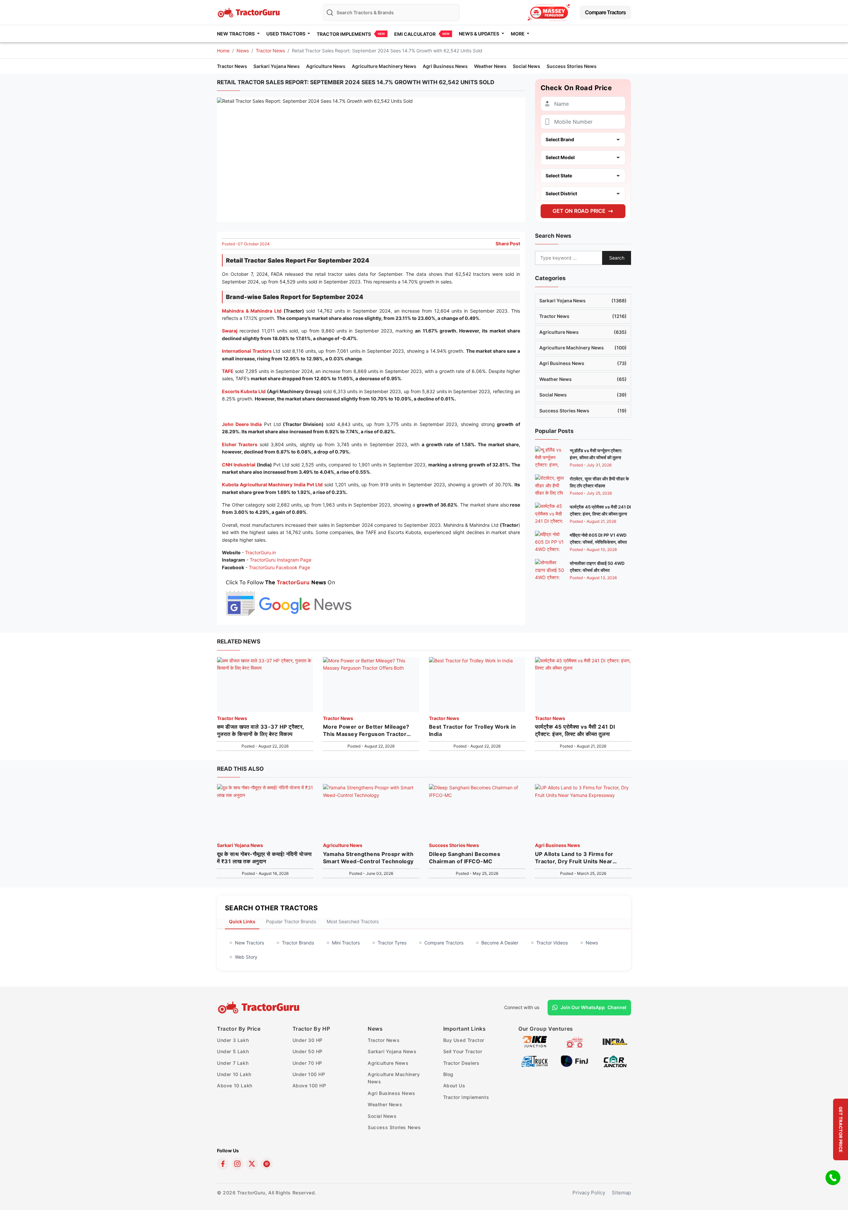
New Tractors (249, 942)
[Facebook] (223, 1164)
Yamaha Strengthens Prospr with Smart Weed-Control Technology (368, 858)
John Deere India (242, 424)
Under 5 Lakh (233, 1051)
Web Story (246, 957)
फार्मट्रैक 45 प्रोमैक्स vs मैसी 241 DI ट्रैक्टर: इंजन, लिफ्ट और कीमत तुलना (575, 730)
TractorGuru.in (260, 552)
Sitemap (621, 1192)
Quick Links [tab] (242, 921)
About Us (454, 1085)
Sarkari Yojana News (276, 66)
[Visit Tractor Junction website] (574, 1041)
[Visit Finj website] (574, 1060)
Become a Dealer (499, 942)
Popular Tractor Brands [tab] (291, 921)
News (243, 50)
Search (616, 258)
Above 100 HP (309, 1085)
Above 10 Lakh (234, 1085)
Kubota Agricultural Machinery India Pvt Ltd (272, 484)
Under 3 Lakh (233, 1040)
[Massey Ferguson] (548, 12)
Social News (526, 66)
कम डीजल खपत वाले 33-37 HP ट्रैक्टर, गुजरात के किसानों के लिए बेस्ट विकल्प (260, 730)
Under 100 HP (308, 1074)
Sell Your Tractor (462, 1051)
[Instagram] (237, 1164)
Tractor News (270, 50)
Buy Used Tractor (464, 1040)
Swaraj (230, 330)
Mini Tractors (346, 942)
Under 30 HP (307, 1040)
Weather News (490, 66)
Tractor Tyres (392, 942)
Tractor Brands (298, 942)
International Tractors (247, 351)
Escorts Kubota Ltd (244, 391)
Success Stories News (572, 66)
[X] (252, 1164)
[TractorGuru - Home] (249, 12)
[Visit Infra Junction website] (615, 1041)
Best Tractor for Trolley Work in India (472, 730)
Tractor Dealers (461, 1063)
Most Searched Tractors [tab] (353, 921)
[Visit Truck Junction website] (534, 1060)
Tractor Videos (552, 942)
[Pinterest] (267, 1164)
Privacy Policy (588, 1192)
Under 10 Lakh (234, 1074)
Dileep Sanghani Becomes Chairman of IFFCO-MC (464, 858)
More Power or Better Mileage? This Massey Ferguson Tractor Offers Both (366, 730)
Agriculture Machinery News (384, 66)
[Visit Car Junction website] (615, 1060)
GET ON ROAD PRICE (579, 211)
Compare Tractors (605, 12)
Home (223, 50)
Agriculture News (325, 66)
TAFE (228, 371)
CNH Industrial (238, 464)
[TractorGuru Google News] (288, 596)
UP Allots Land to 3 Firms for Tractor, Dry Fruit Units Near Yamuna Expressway (574, 858)
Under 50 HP (307, 1051)
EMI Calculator (415, 34)
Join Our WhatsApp (593, 1007)
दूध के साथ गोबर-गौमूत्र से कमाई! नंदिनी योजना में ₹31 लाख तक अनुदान (264, 858)
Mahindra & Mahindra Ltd (252, 311)
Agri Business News (445, 66)
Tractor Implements (344, 34)
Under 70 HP (307, 1063)
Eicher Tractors (239, 444)
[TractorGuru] (259, 1007)
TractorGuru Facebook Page (279, 567)
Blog (448, 1074)
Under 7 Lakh (232, 1063)
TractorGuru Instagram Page (280, 560)
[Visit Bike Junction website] (534, 1041)
